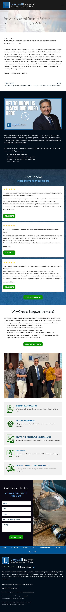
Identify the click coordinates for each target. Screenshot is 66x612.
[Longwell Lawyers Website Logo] (19, 5)
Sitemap (4, 588)
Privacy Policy (13, 588)
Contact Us (59, 548)
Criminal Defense (29, 548)
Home (4, 548)
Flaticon (21, 598)
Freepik (26, 596)
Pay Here (33, 552)
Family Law (45, 548)
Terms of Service (17, 604)
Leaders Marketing (28, 592)
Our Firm (14, 548)
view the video (11, 73)
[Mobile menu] (62, 5)
